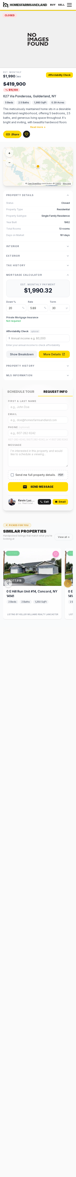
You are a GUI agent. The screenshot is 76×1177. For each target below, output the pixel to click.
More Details (52, 354)
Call (46, 501)
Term (53, 301)
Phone (19, 427)
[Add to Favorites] (26, 134)
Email (12, 414)
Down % (11, 301)
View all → (64, 537)
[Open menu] (69, 5)
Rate (30, 301)
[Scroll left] (8, 583)
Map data (67, 183)
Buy (53, 4)
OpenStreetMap (34, 183)
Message (15, 444)
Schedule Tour (20, 392)
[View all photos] (38, 39)
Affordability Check (59, 75)
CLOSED (10, 15)
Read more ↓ (38, 127)
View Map (41, 166)
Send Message (41, 486)
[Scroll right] (68, 583)
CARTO (58, 183)
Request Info (55, 392)
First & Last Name (22, 401)
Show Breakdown (22, 354)
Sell (61, 4)
